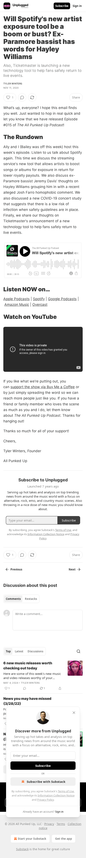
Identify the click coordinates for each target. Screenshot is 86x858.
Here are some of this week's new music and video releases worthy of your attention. (32, 675)
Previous (16, 569)
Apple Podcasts (16, 299)
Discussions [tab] (35, 651)
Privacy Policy (45, 800)
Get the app (63, 839)
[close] (74, 712)
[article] (43, 676)
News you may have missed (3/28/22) (27, 701)
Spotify (39, 299)
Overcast (39, 304)
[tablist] (21, 599)
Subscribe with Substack (46, 781)
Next (72, 569)
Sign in (77, 6)
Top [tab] (8, 651)
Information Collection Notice (56, 795)
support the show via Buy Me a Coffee (42, 387)
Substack (22, 849)
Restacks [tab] (31, 599)
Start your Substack (32, 839)
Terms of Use (66, 791)
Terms (61, 824)
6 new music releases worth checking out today (27, 665)
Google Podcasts (62, 299)
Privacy (49, 824)
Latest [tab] (19, 651)
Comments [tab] (13, 599)
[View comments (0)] (22, 97)
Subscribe (61, 6)
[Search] (78, 651)
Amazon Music (16, 304)
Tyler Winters (12, 83)
